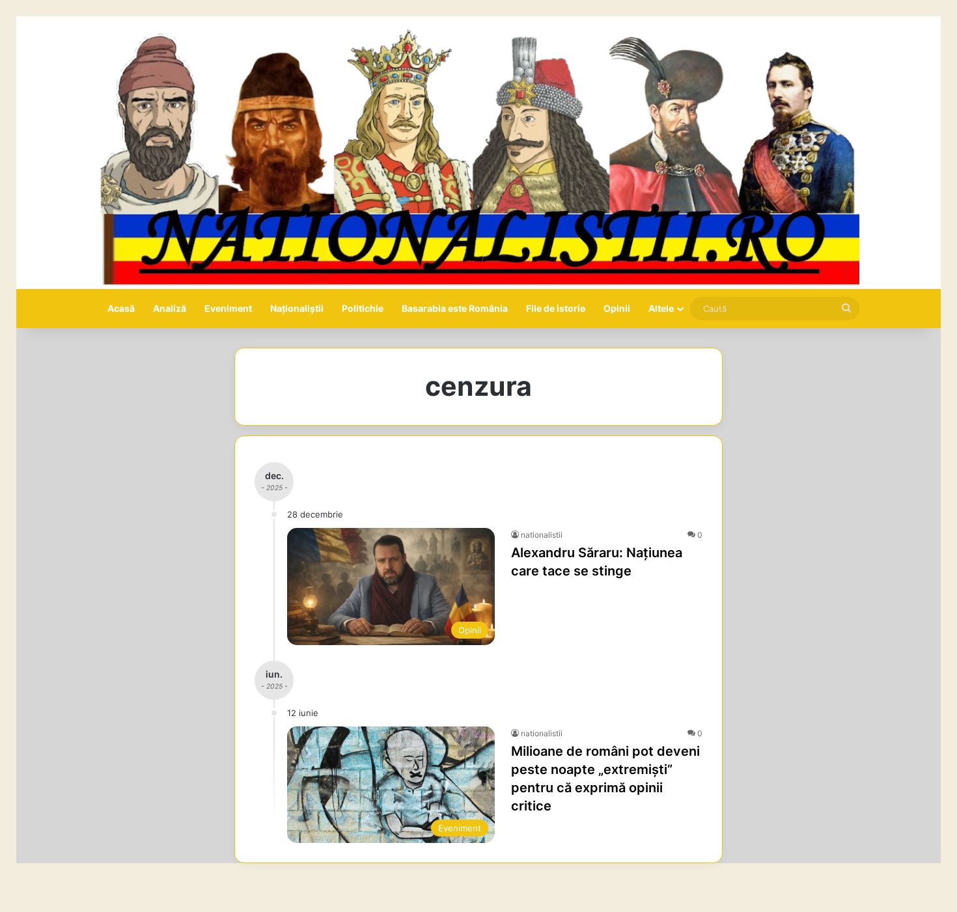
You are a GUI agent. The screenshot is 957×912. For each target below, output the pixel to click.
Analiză (169, 308)
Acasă (121, 308)
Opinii (616, 308)
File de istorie (555, 308)
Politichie (362, 308)
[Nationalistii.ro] (478, 152)
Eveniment (228, 308)
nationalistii (541, 535)
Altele (661, 308)
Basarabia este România (455, 308)
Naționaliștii (297, 308)
